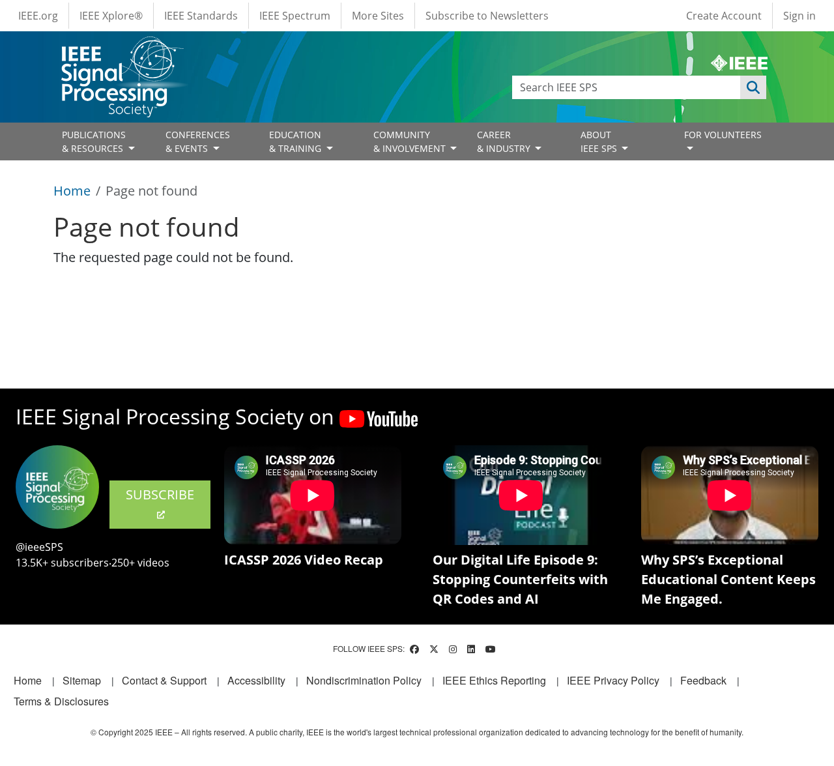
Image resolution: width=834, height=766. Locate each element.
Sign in (799, 15)
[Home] (121, 49)
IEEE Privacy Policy (613, 680)
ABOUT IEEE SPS (600, 141)
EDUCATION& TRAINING (296, 141)
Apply (753, 87)
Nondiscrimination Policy (364, 680)
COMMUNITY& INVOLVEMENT (410, 141)
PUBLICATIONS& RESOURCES (94, 141)
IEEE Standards (201, 15)
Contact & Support (164, 680)
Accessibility (256, 680)
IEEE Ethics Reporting (494, 680)
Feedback (703, 680)
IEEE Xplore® (111, 15)
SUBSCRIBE (160, 494)
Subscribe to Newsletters (487, 15)
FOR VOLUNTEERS (723, 134)
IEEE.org (38, 15)
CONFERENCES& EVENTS (197, 141)
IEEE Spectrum (294, 15)
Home (72, 190)
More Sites (378, 15)
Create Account (724, 15)
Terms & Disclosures (61, 701)
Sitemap (82, 680)
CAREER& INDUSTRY (505, 141)
